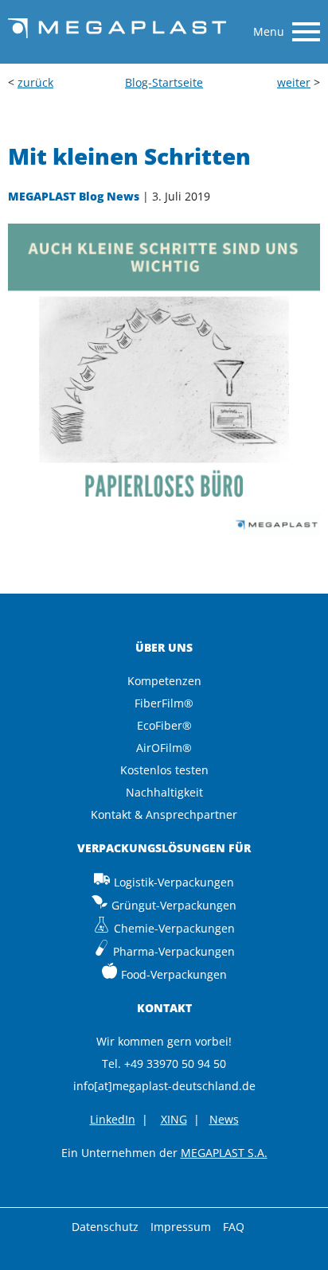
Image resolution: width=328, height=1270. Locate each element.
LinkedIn (112, 1119)
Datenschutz (105, 1226)
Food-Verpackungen (174, 974)
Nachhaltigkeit (164, 792)
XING (174, 1119)
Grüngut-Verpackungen (173, 905)
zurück (35, 82)
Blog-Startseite (164, 82)
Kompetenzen (164, 680)
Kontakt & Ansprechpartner (164, 814)
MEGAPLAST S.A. (224, 1152)
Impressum (180, 1226)
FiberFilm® (164, 703)
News (224, 1119)
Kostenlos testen (164, 769)
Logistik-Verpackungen (174, 882)
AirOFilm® (164, 747)
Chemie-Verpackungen (174, 928)
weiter (293, 82)
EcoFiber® (164, 725)
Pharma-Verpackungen (174, 951)
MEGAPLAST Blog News (73, 196)
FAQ (233, 1226)
